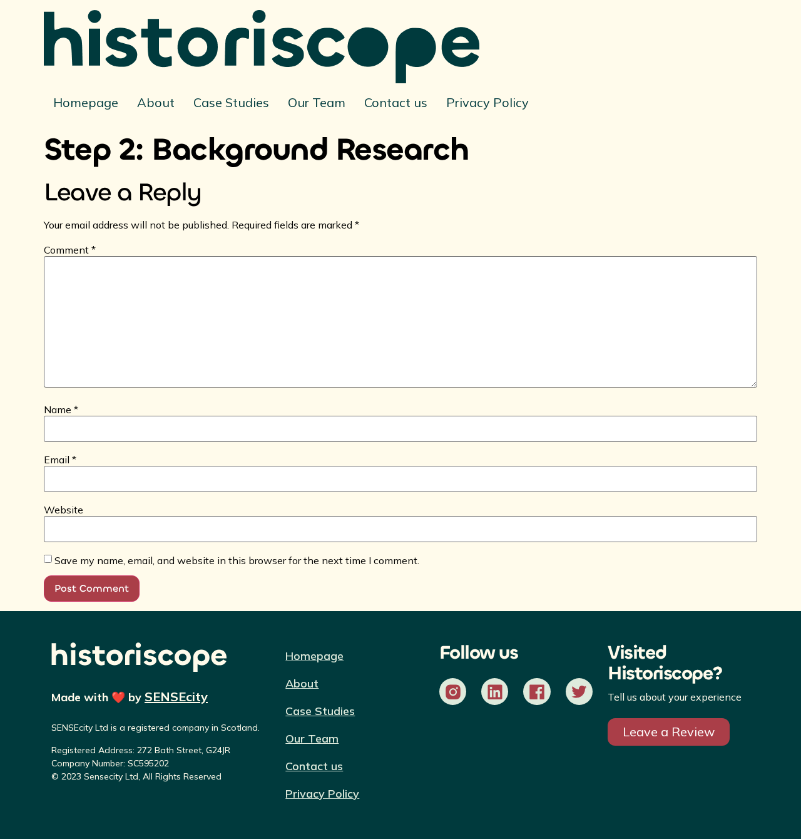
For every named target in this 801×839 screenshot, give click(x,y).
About (156, 102)
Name (61, 409)
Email (60, 460)
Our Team (316, 102)
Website (63, 510)
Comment (70, 250)
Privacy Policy (487, 102)
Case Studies (231, 102)
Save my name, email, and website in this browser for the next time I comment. (236, 560)
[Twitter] (579, 691)
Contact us (395, 102)
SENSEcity (176, 696)
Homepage (85, 102)
